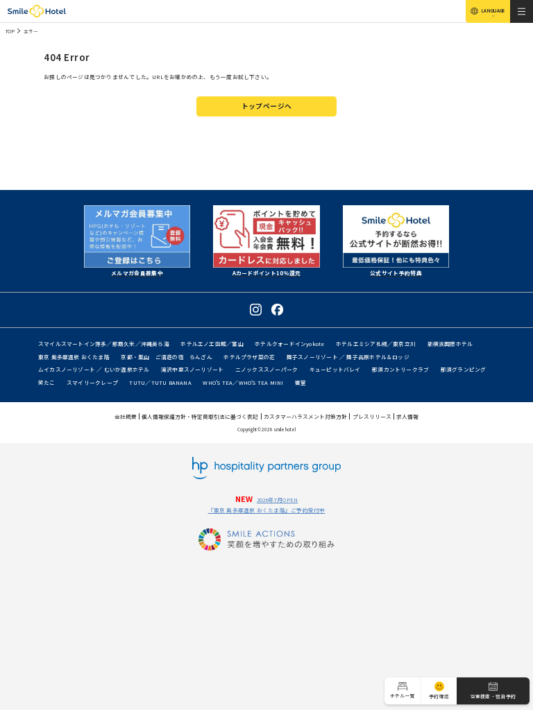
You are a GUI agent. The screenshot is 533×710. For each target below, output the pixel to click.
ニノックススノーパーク (266, 369)
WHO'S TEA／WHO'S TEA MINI (243, 382)
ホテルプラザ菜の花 (249, 357)
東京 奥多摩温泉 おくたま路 (74, 357)
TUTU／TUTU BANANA (160, 382)
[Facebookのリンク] (277, 309)
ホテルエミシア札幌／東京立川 (376, 343)
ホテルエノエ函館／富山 (211, 343)
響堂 (300, 382)
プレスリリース (372, 416)
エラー (31, 31)
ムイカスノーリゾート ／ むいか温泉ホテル (94, 369)
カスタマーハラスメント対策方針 (305, 416)
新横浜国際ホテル (450, 343)
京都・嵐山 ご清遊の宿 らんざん (166, 357)
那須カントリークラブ (400, 369)
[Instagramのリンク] (256, 309)
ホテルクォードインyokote (289, 343)
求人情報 (407, 416)
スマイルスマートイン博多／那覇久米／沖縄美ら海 (103, 343)
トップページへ (267, 106)
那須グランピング (464, 369)
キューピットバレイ (335, 369)
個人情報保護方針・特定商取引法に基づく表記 (200, 416)
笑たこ (47, 382)
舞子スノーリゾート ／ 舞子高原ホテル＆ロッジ (348, 357)
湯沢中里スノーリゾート (192, 369)
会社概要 (126, 416)
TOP (10, 31)
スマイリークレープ (92, 382)
